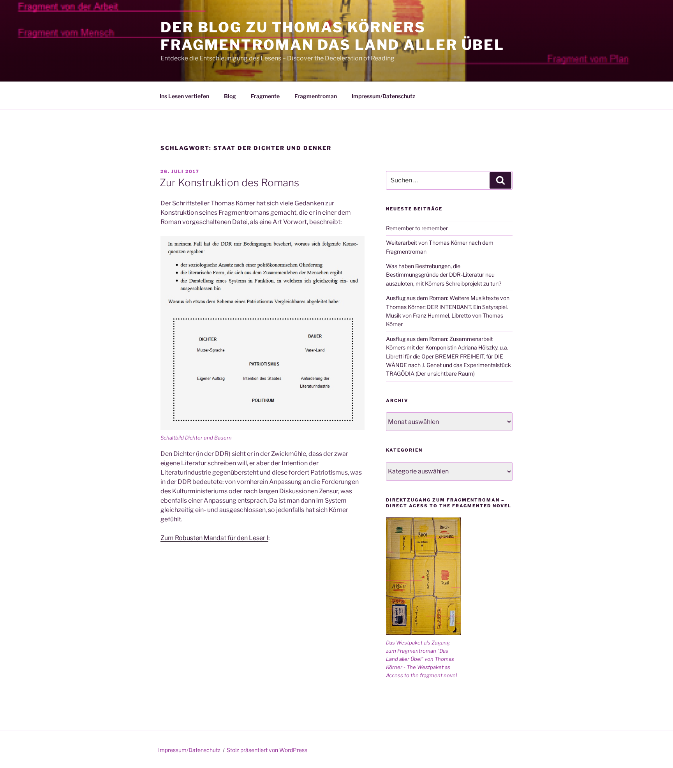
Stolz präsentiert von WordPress (267, 750)
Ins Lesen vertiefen (184, 96)
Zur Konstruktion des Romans (229, 183)
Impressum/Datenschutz (383, 96)
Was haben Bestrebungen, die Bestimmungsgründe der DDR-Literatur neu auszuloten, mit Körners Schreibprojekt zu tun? (443, 275)
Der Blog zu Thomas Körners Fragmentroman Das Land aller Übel (332, 36)
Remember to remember (417, 228)
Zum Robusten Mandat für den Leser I (214, 538)
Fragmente (265, 96)
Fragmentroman (315, 96)
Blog (230, 96)
